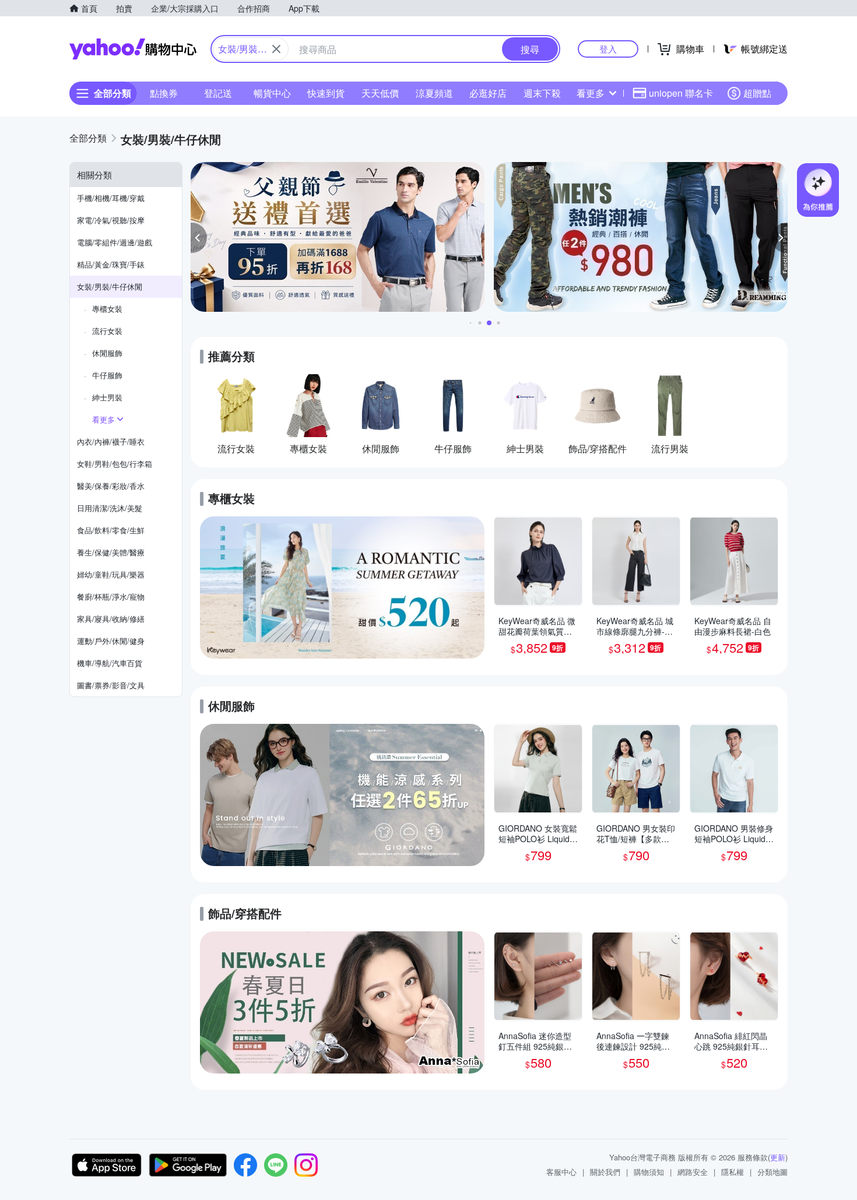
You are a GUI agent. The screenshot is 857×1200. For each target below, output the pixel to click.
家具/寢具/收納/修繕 (111, 618)
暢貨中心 (272, 93)
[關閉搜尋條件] (276, 49)
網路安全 (692, 1171)
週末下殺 (542, 93)
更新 (777, 1157)
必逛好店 (488, 93)
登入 (608, 49)
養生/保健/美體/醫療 (111, 552)
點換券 (164, 93)
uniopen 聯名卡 (681, 93)
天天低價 (380, 93)
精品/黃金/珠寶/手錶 (111, 264)
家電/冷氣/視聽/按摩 (111, 220)
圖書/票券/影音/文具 (111, 685)
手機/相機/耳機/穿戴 (111, 197)
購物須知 (649, 1171)
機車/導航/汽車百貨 (109, 662)
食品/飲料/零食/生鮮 (111, 530)
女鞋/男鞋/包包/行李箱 (114, 463)
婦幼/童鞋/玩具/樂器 (111, 574)
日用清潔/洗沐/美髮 (109, 507)
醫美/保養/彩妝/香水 (111, 485)
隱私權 (732, 1171)
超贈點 (757, 93)
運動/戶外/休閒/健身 (111, 640)
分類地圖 (772, 1171)
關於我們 (605, 1171)
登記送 (218, 93)
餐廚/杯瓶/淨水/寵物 (111, 596)
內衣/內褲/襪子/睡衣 (111, 441)
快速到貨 (326, 93)
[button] (199, 238)
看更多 (591, 93)
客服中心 (561, 1171)
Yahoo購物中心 (132, 49)
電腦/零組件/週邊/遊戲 (114, 242)
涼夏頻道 (434, 93)
